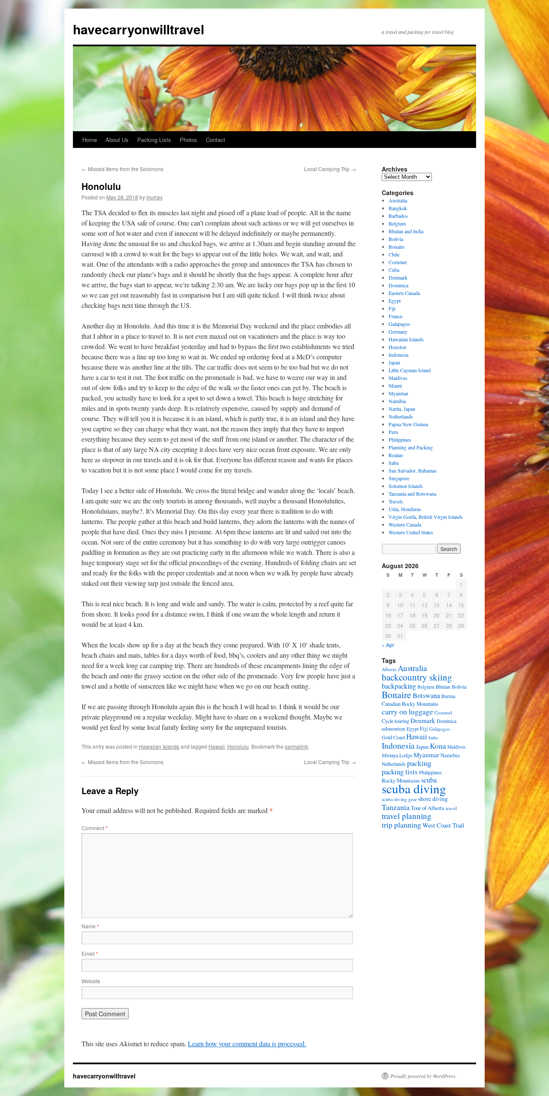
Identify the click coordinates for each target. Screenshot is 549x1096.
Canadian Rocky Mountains (410, 703)
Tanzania (396, 807)
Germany (398, 331)
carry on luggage (407, 711)
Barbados (398, 215)
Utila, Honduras (405, 509)
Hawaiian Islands (159, 746)
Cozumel (398, 262)
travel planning (406, 815)
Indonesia (398, 354)
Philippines (400, 439)
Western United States (411, 532)
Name (90, 926)
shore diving (433, 799)
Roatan (396, 455)
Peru (393, 431)
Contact (215, 139)
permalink (296, 746)
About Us (117, 139)
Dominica (398, 285)
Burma (448, 696)
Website (90, 981)
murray (154, 197)
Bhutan (443, 686)
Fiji (392, 308)
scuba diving (414, 788)
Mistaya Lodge (397, 755)
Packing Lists (154, 139)
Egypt (395, 300)
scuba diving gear (399, 799)
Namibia (397, 400)
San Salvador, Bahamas (413, 470)
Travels (396, 501)
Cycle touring (395, 720)
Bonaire (396, 246)
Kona (438, 746)
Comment (94, 827)
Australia (398, 200)
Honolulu (238, 746)
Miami (395, 385)
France (395, 316)
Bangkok (398, 208)
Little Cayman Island (410, 370)
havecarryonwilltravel (138, 29)
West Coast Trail (443, 825)
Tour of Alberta (427, 808)
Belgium (397, 223)
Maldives (398, 377)
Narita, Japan (402, 408)
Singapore (399, 478)
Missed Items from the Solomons (122, 168)
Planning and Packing (411, 447)
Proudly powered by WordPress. (423, 1075)
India (433, 738)
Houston (397, 346)
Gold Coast (393, 737)
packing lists (400, 772)
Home (89, 139)
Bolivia (396, 238)
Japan (394, 362)
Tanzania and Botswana (412, 493)
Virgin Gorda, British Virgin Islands (426, 516)
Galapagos (399, 323)
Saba (393, 462)
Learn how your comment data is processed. (247, 1043)
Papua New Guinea (408, 424)
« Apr (388, 644)
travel (451, 808)
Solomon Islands (406, 485)
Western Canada (405, 524)
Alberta (389, 669)
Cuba (394, 269)
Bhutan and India (406, 231)
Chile (394, 254)
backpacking (399, 685)
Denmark (398, 277)
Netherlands (401, 416)
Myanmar (398, 393)
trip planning (401, 824)
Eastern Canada (404, 292)
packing (419, 763)
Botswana (426, 695)
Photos (188, 139)
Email (89, 953)
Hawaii (216, 746)
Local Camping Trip (330, 168)
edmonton (393, 728)
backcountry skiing (417, 677)
